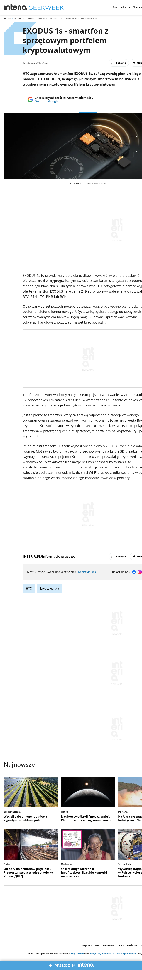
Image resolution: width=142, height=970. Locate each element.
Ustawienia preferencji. (124, 953)
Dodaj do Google (64, 101)
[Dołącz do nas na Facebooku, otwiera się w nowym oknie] (134, 572)
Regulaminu (77, 953)
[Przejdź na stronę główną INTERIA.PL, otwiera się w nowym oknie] (15, 7)
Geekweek (19, 18)
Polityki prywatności (100, 953)
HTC (29, 588)
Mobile (31, 18)
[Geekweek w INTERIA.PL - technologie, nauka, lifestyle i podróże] (46, 7)
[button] (121, 7)
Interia (7, 18)
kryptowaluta (49, 588)
